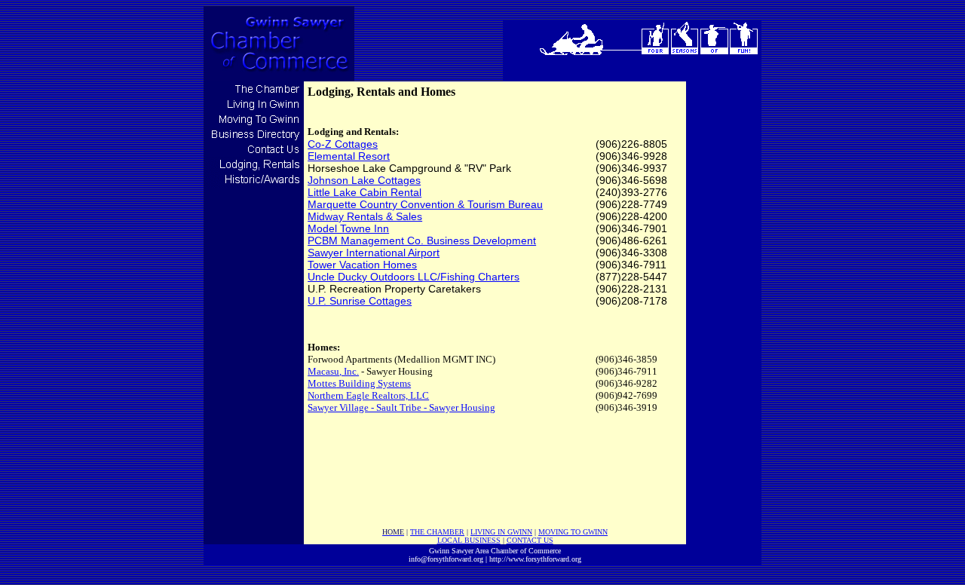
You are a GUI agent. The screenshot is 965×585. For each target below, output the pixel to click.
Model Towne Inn (348, 228)
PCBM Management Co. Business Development (422, 240)
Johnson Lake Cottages (364, 180)
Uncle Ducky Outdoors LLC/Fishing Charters (413, 277)
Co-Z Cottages (343, 144)
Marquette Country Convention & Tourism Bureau (425, 204)
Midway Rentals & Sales (365, 216)
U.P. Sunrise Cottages (360, 301)
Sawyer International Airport (374, 253)
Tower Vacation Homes (362, 265)
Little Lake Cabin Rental (364, 192)
